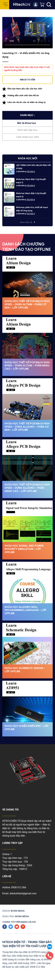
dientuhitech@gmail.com (23, 893)
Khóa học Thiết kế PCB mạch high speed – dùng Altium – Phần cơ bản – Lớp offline (27, 304)
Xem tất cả (26, 222)
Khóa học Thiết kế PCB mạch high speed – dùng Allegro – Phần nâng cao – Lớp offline (27, 488)
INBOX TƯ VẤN (27, 79)
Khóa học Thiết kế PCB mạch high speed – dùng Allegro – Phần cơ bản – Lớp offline (27, 427)
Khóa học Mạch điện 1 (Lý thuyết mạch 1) (31, 181)
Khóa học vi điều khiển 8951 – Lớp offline (27, 728)
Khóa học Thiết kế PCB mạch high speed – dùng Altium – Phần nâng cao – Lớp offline (27, 366)
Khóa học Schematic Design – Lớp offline (25, 670)
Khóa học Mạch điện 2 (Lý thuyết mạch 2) (31, 195)
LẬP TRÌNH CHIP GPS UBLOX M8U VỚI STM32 (33, 167)
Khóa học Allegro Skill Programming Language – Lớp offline (25, 610)
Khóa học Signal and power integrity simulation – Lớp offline (24, 549)
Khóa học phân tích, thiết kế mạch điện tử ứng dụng (32, 209)
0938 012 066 (18, 887)
